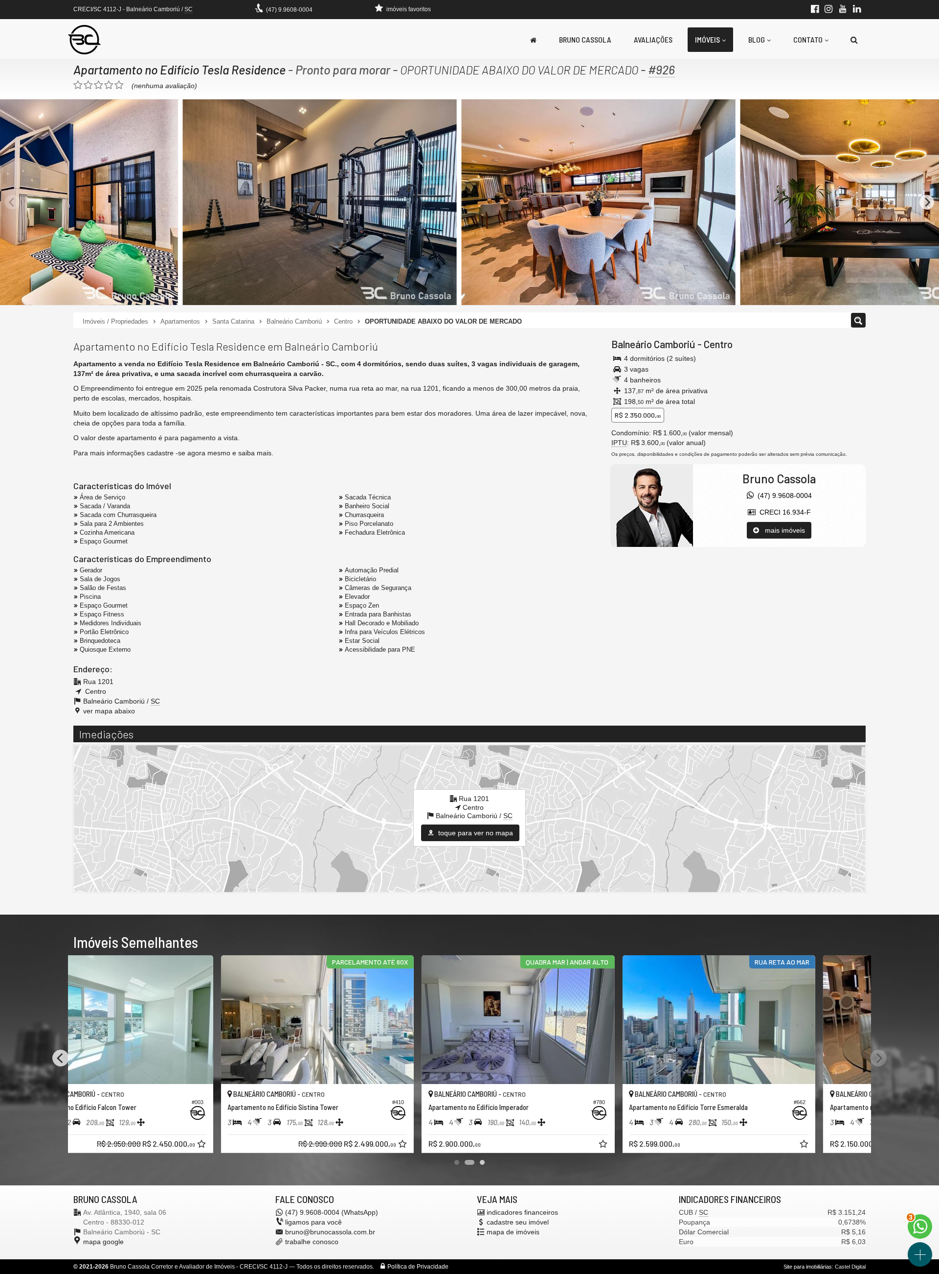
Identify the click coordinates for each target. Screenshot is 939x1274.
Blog (756, 39)
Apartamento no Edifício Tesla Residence (179, 69)
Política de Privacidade (417, 1266)
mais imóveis (782, 530)
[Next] (926, 202)
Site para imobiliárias (807, 1267)
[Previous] (12, 202)
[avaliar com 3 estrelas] (98, 85)
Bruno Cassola (585, 39)
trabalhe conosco (311, 1242)
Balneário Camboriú (653, 344)
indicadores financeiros (522, 1212)
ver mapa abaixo (109, 711)
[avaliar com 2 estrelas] (88, 85)
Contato (808, 39)
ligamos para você (313, 1222)
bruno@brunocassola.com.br (330, 1232)
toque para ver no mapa (474, 833)
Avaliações (653, 39)
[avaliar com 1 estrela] (78, 85)
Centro (718, 344)
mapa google (103, 1242)
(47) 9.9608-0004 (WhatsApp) (331, 1212)
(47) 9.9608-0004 (289, 9)
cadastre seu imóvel (518, 1222)
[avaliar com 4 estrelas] (108, 85)
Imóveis (707, 39)
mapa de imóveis (513, 1232)
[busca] (854, 39)
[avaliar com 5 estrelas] (119, 85)
